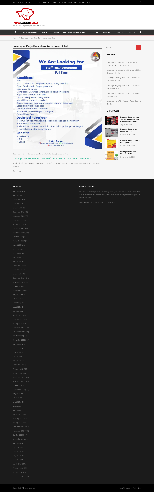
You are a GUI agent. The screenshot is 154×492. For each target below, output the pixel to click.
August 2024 (17, 245)
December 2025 (18, 212)
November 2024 (19, 232)
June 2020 (16, 451)
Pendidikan (120, 32)
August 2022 (17, 344)
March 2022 (17, 365)
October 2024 (18, 237)
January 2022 (17, 373)
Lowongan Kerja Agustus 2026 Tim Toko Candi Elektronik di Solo (124, 86)
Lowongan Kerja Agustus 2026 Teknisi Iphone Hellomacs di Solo (123, 79)
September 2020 (19, 439)
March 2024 (17, 266)
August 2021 (17, 394)
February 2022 (18, 369)
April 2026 (16, 195)
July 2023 (16, 299)
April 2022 (16, 361)
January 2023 (17, 323)
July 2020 (16, 447)
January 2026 (17, 208)
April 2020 (16, 460)
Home (38, 2)
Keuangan (107, 32)
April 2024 (16, 261)
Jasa (57, 154)
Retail (56, 32)
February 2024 (18, 270)
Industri (132, 32)
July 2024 (16, 249)
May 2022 (16, 356)
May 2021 (16, 406)
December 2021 (18, 377)
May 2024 (16, 257)
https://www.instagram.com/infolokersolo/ (140, 2)
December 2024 (18, 228)
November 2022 (19, 332)
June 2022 (16, 352)
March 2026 (17, 199)
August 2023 (17, 294)
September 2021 (19, 390)
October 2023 (18, 286)
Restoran (45, 32)
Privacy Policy (67, 2)
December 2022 (18, 328)
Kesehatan (94, 32)
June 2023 (16, 303)
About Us (46, 2)
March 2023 (17, 315)
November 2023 (19, 282)
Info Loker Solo (49, 154)
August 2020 (17, 443)
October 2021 (18, 385)
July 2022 (16, 348)
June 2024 (16, 253)
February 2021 (18, 418)
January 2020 (17, 472)
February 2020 (18, 468)
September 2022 (19, 340)
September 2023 (19, 290)
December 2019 (18, 476)
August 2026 (17, 191)
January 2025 (17, 224)
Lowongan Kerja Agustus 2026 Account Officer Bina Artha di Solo (124, 71)
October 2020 (18, 435)
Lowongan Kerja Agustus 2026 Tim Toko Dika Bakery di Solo (123, 94)
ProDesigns (137, 488)
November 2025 (19, 216)
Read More (17, 171)
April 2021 (16, 410)
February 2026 (18, 204)
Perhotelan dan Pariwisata (74, 32)
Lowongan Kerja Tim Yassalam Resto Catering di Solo (124, 102)
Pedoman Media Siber (82, 2)
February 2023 (18, 319)
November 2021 (19, 381)
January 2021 (17, 423)
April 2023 (16, 311)
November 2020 (19, 431)
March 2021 (17, 414)
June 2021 (16, 402)
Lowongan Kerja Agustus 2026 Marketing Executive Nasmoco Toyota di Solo (122, 63)
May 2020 (16, 456)
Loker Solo (64, 154)
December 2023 (18, 278)
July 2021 (16, 398)
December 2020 (18, 427)
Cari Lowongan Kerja (29, 32)
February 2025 (18, 220)
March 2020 (17, 464)
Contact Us (56, 2)
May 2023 (16, 307)
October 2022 (18, 336)
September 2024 (19, 241)
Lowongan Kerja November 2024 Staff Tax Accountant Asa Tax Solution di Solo (52, 158)
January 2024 (17, 274)
